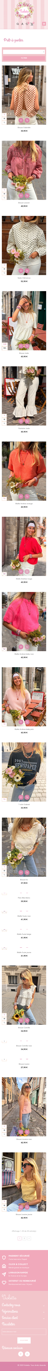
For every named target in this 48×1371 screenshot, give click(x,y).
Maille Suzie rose (24, 916)
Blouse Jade (24, 353)
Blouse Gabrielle (24, 128)
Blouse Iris (24, 880)
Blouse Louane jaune (24, 1215)
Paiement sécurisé (19, 1256)
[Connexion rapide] (21, 24)
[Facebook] (20, 1354)
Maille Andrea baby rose (24, 654)
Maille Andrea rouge (24, 579)
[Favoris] (27, 25)
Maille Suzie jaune (24, 952)
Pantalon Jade (24, 428)
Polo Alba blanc (24, 898)
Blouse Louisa (24, 1064)
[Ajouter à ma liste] (20, 120)
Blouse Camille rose (24, 1046)
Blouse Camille (24, 1028)
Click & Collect (18, 1264)
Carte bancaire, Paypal (18, 1259)
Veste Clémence (24, 278)
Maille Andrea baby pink (24, 729)
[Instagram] (27, 1354)
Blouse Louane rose (24, 1139)
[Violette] (9, 1297)
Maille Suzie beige (24, 934)
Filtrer (24, 58)
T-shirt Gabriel (24, 805)
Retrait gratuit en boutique (19, 1268)
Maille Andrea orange (24, 504)
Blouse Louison (24, 203)
